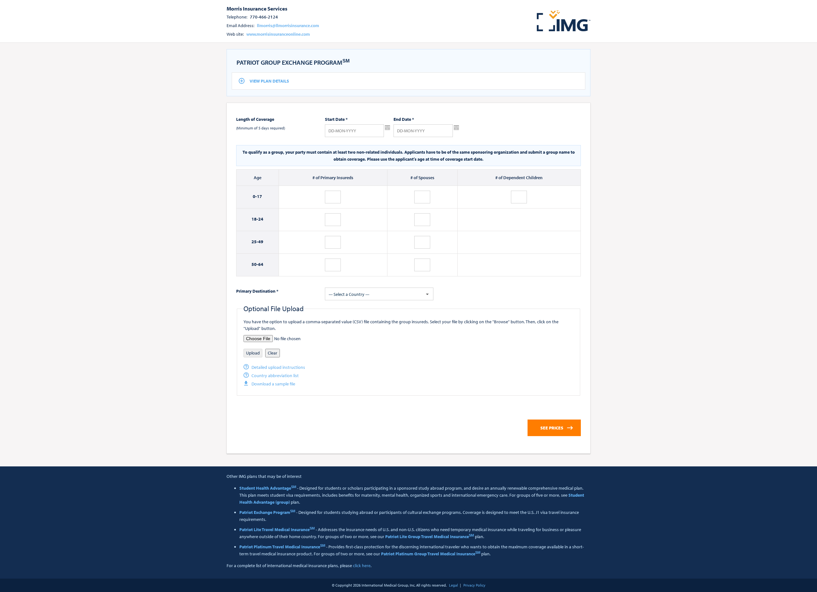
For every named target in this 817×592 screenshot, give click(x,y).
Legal (453, 585)
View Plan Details (269, 81)
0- (255, 196)
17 (259, 196)
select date (387, 127)
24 (260, 219)
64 (260, 264)
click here (362, 565)
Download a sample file (273, 384)
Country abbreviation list (275, 375)
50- (254, 264)
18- (254, 219)
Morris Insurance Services (257, 8)
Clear (272, 353)
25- (254, 242)
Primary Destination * (257, 291)
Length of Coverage (255, 119)
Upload (253, 353)
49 (260, 242)
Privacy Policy (474, 585)
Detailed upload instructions (278, 367)
